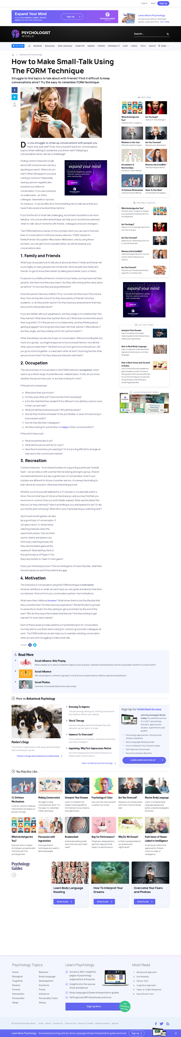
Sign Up (163, 3)
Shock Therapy (76, 720)
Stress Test (142, 981)
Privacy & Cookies (85, 1023)
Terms (70, 1023)
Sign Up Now (108, 1006)
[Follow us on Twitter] (161, 1023)
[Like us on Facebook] (156, 1023)
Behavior (37, 45)
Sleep (125, 45)
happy (64, 427)
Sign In (144, 3)
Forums (101, 45)
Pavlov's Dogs (20, 742)
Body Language (65, 45)
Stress (134, 45)
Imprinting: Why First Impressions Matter (90, 748)
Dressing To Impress (79, 707)
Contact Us (58, 1023)
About (48, 1023)
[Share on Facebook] (14, 90)
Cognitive (80, 45)
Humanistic (18, 993)
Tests (143, 45)
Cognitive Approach (146, 985)
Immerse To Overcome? (81, 734)
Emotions (44, 985)
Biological (50, 45)
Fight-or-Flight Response (149, 989)
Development (46, 980)
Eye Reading (143, 976)
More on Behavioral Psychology (97, 763)
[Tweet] (14, 97)
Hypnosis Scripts (102, 1023)
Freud (42, 989)
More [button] (163, 45)
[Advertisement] (86, 533)
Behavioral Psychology (31, 54)
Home (15, 972)
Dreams (91, 45)
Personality (114, 45)
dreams (52, 600)
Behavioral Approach (147, 972)
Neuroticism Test (145, 994)
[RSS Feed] (167, 1023)
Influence (44, 993)
